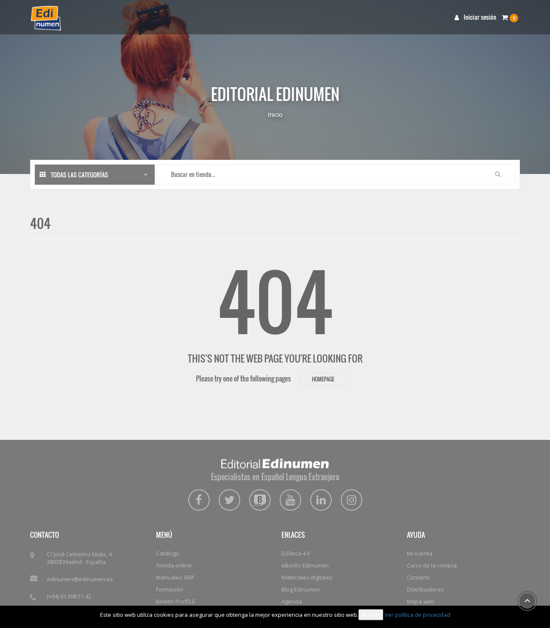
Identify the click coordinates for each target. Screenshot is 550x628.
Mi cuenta (419, 553)
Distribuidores (425, 589)
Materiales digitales (307, 577)
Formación (169, 589)
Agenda (291, 601)
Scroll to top (527, 601)
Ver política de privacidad (417, 615)
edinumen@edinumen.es (80, 579)
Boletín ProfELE (175, 601)
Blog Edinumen (300, 589)
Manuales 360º (175, 577)
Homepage (323, 379)
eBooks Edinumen (305, 565)
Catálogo (167, 553)
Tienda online (174, 565)
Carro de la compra (432, 565)
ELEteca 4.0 (295, 553)
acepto (371, 615)
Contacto (418, 577)
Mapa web (420, 601)
